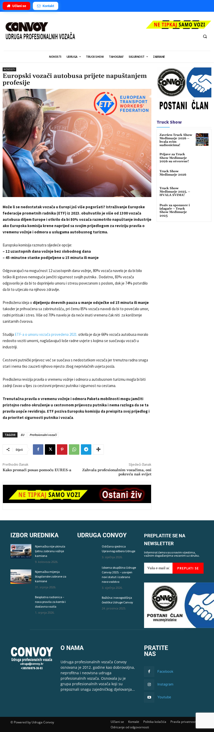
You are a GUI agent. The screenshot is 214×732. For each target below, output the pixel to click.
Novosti (9, 69)
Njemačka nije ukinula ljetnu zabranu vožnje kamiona (50, 551)
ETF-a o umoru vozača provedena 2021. (46, 334)
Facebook (165, 671)
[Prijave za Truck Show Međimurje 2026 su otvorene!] (202, 159)
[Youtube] (149, 697)
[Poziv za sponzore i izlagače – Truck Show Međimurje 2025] (202, 210)
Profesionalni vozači (43, 435)
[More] (98, 449)
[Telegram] (86, 449)
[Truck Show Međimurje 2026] (202, 176)
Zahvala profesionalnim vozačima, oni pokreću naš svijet (116, 472)
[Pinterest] (62, 449)
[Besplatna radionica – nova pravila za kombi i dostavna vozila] (20, 602)
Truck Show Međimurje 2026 (172, 173)
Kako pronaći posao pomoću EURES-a (37, 470)
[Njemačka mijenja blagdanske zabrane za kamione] (20, 576)
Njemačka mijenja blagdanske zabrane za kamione (50, 576)
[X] (50, 449)
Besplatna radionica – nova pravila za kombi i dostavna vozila (50, 601)
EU (22, 435)
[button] (204, 36)
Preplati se (188, 568)
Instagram (165, 684)
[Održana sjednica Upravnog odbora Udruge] (87, 551)
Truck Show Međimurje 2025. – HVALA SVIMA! (174, 191)
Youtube (164, 697)
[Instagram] (149, 684)
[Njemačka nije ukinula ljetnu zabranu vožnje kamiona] (20, 551)
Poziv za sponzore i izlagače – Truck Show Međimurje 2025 (174, 210)
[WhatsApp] (74, 449)
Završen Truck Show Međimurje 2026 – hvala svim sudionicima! (175, 140)
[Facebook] (38, 449)
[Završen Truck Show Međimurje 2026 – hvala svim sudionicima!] (202, 139)
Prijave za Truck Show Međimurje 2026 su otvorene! (174, 157)
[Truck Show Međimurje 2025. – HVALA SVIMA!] (202, 193)
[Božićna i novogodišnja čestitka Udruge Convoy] (87, 602)
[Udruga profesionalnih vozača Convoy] (71, 31)
